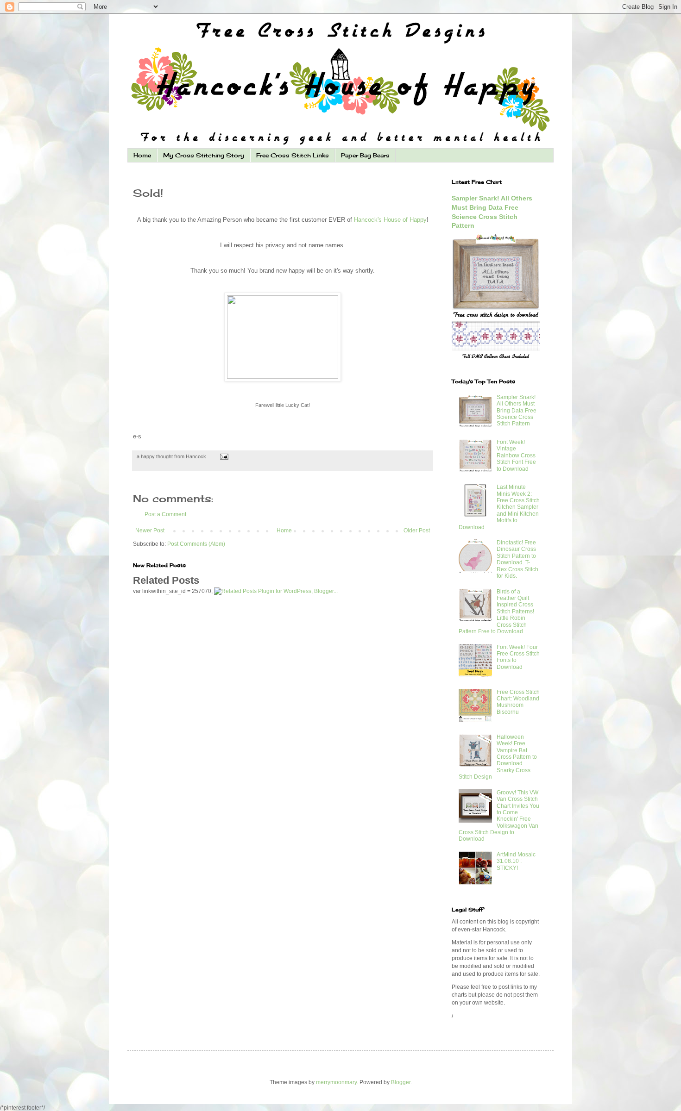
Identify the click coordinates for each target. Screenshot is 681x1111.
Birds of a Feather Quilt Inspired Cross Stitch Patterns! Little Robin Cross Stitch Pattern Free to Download (496, 611)
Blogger (400, 1082)
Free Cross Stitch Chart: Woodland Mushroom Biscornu (518, 702)
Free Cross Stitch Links (292, 155)
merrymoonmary (336, 1082)
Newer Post (149, 530)
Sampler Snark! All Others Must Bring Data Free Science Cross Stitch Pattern (516, 410)
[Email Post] (223, 456)
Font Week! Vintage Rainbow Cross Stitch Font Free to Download (516, 455)
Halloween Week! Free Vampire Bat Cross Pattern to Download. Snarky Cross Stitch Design (498, 757)
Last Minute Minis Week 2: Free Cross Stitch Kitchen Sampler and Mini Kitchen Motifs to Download (499, 507)
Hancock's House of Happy (390, 219)
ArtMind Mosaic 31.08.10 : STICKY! (516, 861)
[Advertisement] (282, 674)
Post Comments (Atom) (196, 544)
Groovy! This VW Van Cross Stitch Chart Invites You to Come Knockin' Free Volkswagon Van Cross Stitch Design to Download (499, 816)
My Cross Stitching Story (203, 155)
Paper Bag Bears (365, 155)
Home (142, 155)
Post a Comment (165, 514)
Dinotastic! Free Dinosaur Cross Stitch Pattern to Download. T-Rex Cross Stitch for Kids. (517, 559)
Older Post (417, 530)
